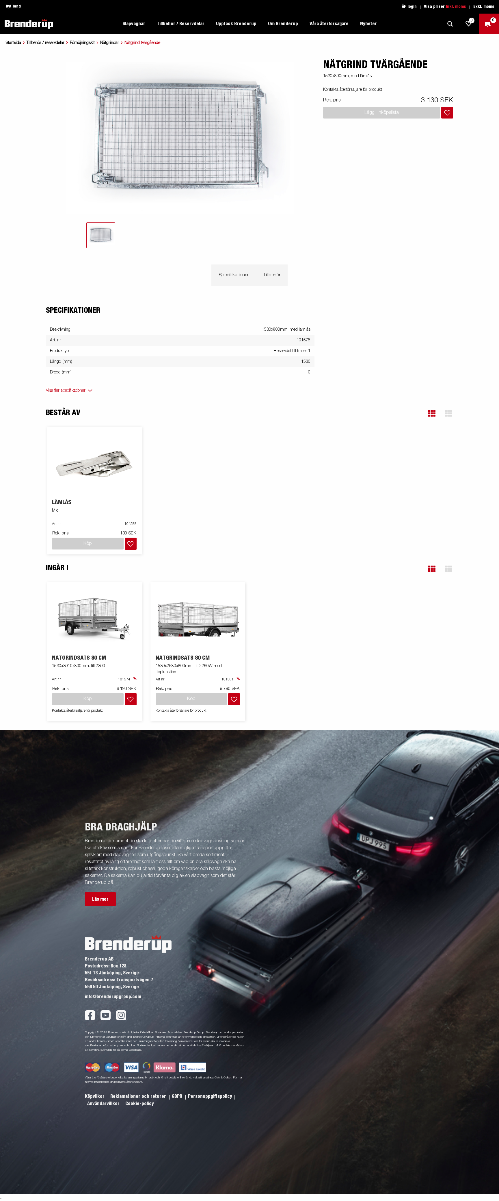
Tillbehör (271, 275)
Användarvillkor (104, 1103)
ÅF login (409, 7)
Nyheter (368, 23)
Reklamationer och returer (138, 1096)
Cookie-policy (139, 1103)
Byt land (13, 6)
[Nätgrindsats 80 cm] (94, 618)
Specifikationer (234, 275)
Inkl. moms (456, 7)
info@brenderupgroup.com (113, 996)
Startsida (13, 43)
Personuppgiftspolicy (210, 1096)
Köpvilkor (95, 1096)
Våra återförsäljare (329, 23)
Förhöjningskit (82, 43)
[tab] (100, 235)
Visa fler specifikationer (65, 390)
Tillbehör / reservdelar (45, 43)
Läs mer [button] (100, 899)
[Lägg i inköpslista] (447, 113)
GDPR (177, 1096)
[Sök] (450, 24)
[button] (431, 413)
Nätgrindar (109, 43)
